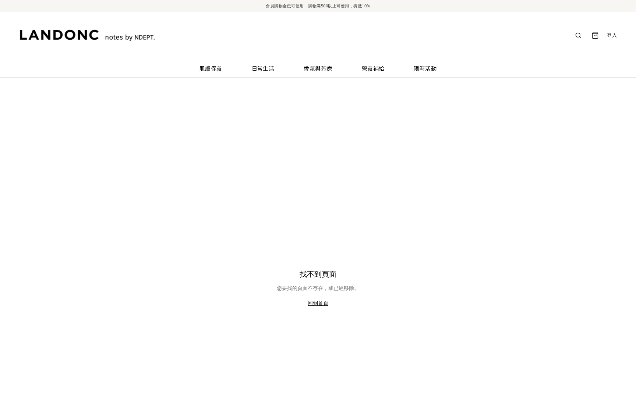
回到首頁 (318, 303)
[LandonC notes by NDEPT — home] (87, 35)
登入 (612, 35)
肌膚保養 (210, 68)
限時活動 (425, 68)
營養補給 (373, 68)
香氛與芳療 (318, 68)
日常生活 (263, 68)
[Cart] (595, 35)
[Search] (578, 35)
